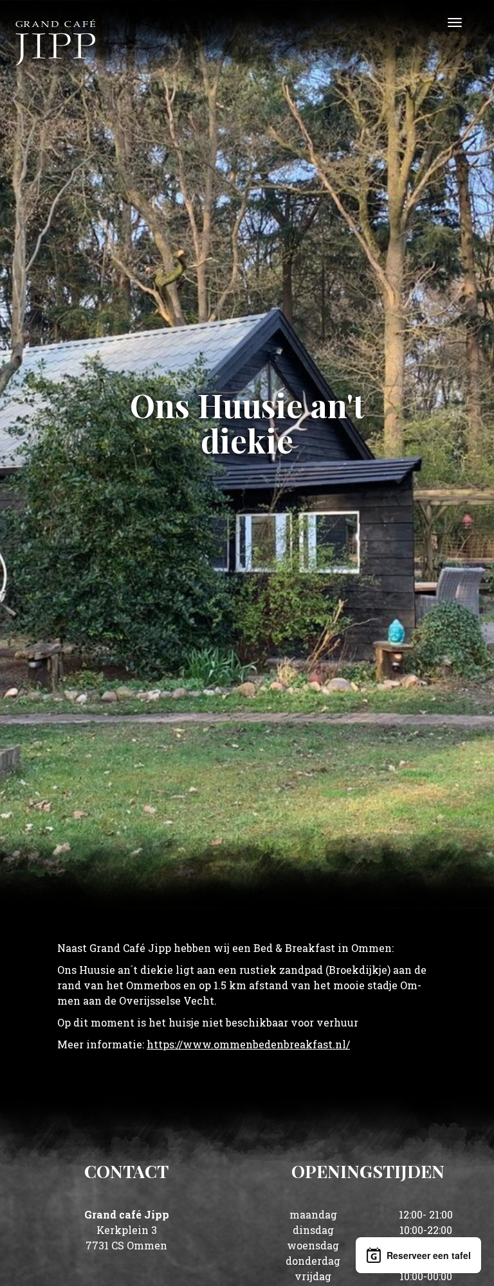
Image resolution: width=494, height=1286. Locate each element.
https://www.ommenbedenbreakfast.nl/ (248, 1044)
